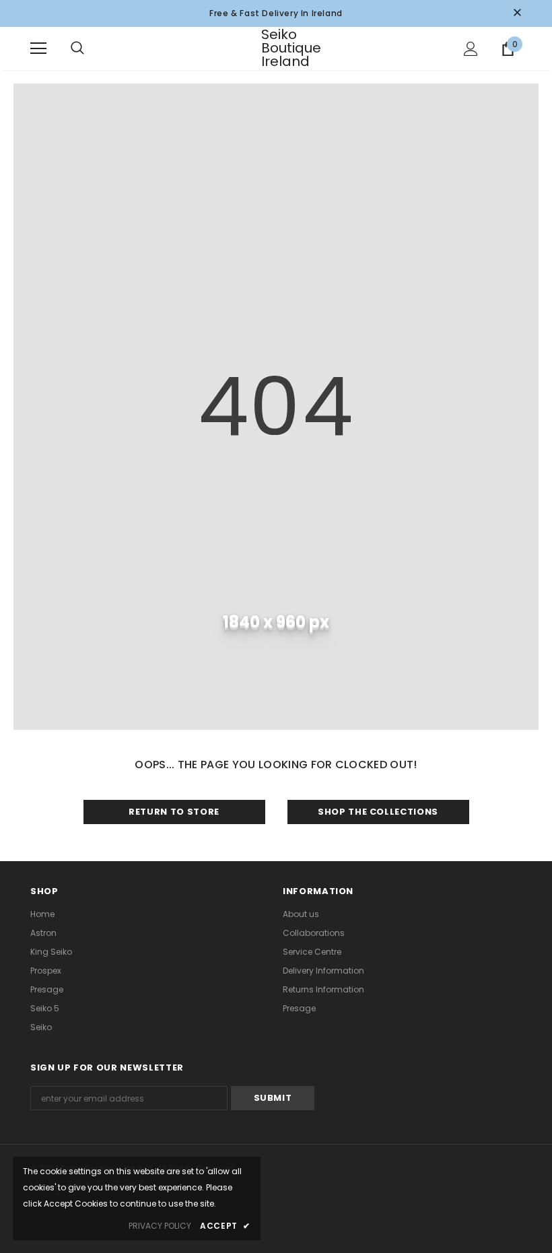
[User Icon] (471, 49)
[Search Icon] (91, 48)
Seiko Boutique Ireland (278, 48)
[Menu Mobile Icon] (38, 48)
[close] (517, 13)
